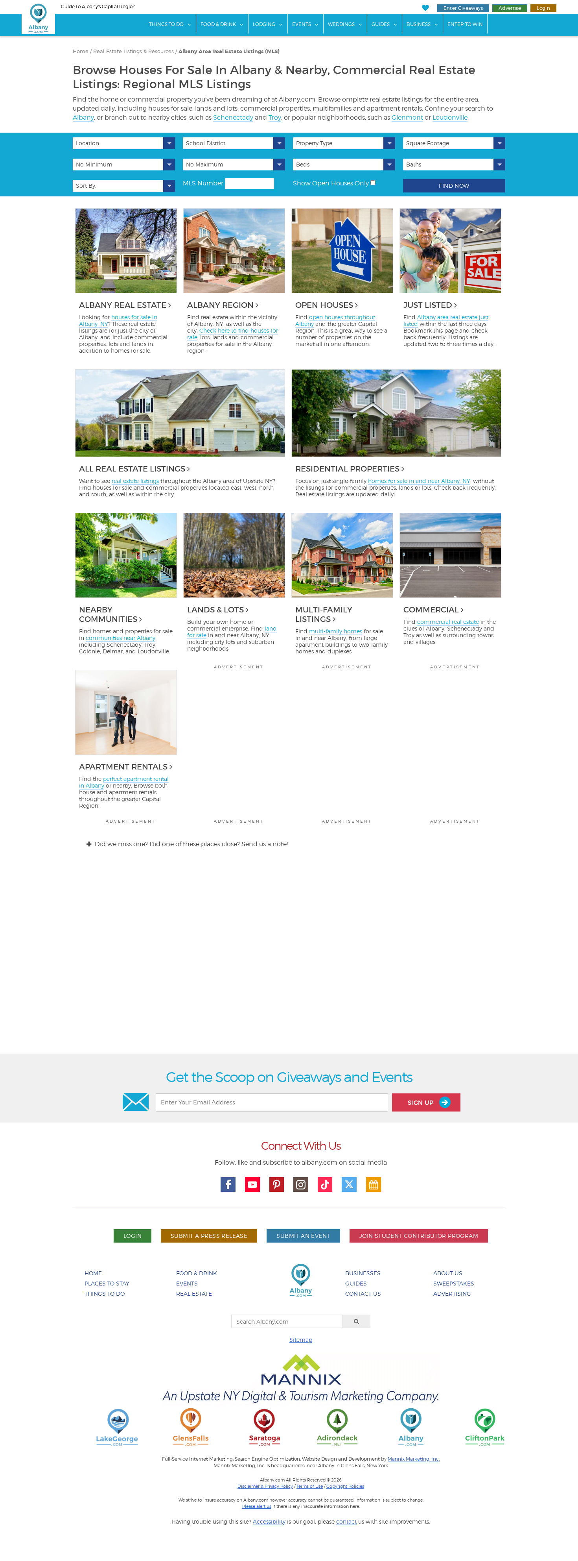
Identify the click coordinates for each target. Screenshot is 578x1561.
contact (346, 1521)
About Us (447, 1273)
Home (93, 1273)
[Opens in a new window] (117, 1426)
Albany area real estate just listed (445, 320)
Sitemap (300, 1339)
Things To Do (166, 24)
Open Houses (324, 305)
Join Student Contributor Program (418, 1235)
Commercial (431, 609)
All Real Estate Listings (132, 468)
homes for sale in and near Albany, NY (419, 480)
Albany (83, 117)
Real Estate (194, 1293)
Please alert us (256, 1506)
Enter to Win (465, 24)
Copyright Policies (345, 1486)
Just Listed (427, 305)
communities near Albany (120, 637)
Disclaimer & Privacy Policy (265, 1486)
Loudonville (450, 117)
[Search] (356, 1321)
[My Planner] (373, 1184)
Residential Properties (347, 468)
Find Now (454, 185)
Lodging (264, 24)
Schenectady (233, 117)
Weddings (341, 24)
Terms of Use (309, 1486)
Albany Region (220, 305)
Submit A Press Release (209, 1235)
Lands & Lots (215, 609)
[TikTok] (325, 1184)
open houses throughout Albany (335, 320)
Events (301, 24)
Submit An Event (303, 1235)
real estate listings (135, 480)
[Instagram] (300, 1184)
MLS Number (203, 183)
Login (543, 8)
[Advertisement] (289, 958)
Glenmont (407, 117)
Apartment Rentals (123, 766)
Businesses (363, 1273)
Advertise (510, 8)
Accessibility (269, 1521)
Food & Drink (218, 24)
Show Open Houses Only (331, 183)
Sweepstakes (453, 1283)
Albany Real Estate (122, 305)
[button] (124, 143)
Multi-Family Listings (323, 614)
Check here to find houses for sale (232, 333)
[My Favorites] (425, 8)
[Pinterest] (276, 1184)
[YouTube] (252, 1184)
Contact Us (363, 1293)
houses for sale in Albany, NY (118, 320)
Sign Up (421, 1102)
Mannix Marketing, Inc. (414, 1459)
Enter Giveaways (463, 8)
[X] (349, 1184)
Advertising (452, 1293)
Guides (381, 24)
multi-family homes (335, 631)
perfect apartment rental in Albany (124, 782)
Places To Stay (107, 1283)
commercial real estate (448, 621)
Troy (275, 117)
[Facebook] (228, 1184)
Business (419, 24)
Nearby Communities (108, 614)
